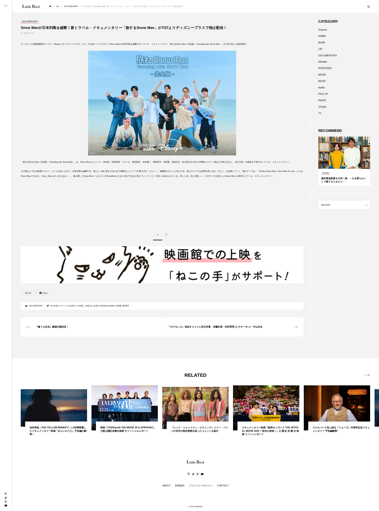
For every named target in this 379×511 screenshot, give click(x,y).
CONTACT (223, 485)
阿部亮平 (125, 306)
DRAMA (322, 62)
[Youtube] (5, 505)
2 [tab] (344, 166)
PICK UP (323, 94)
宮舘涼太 (89, 306)
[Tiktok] (193, 474)
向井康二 (81, 306)
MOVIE (322, 74)
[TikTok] (5, 497)
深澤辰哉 (103, 306)
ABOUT (166, 485)
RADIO (322, 100)
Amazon (322, 29)
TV (319, 113)
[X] (5, 501)
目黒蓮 (118, 306)
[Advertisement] (162, 203)
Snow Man (54, 306)
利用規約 (179, 485)
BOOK (321, 42)
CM (320, 49)
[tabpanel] (344, 161)
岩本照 (96, 306)
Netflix (321, 87)
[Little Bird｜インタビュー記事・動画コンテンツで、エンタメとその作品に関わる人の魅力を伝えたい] (30, 6)
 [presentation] (366, 375)
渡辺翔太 (111, 306)
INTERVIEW (325, 68)
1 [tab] (342, 166)
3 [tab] (347, 166)
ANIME (322, 36)
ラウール (63, 306)
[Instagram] (5, 494)
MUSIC (322, 81)
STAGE (322, 107)
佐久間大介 (72, 306)
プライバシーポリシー (201, 485)
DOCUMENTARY (36, 306)
